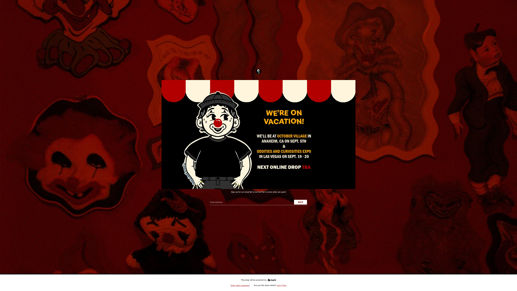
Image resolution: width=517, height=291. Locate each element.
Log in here (281, 285)
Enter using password (240, 285)
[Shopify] (272, 280)
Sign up (300, 202)
